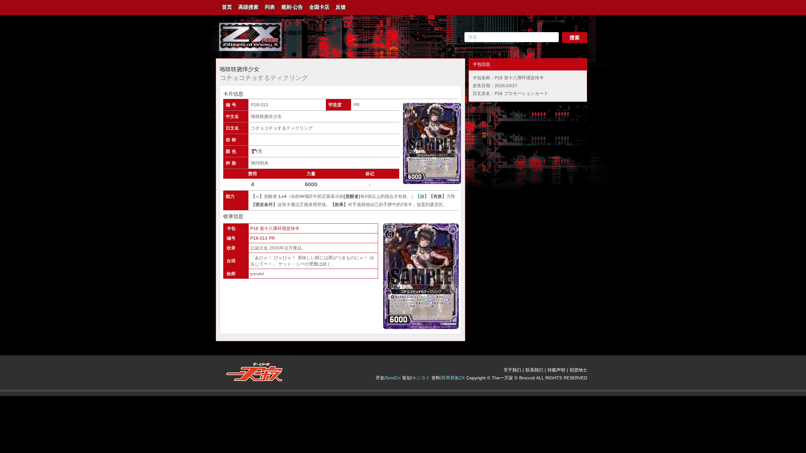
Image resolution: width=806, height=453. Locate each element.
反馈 (341, 7)
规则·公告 (292, 7)
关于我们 (512, 369)
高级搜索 (248, 7)
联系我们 (534, 369)
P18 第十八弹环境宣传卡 (274, 228)
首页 (227, 7)
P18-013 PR (262, 238)
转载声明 (556, 369)
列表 (270, 7)
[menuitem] (227, 7)
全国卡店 (319, 7)
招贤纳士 (578, 369)
